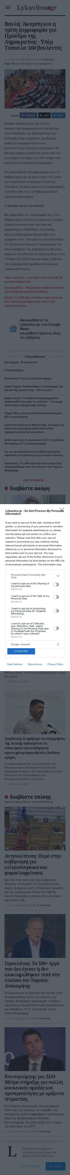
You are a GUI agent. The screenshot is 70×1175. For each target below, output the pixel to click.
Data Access (35, 664)
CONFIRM (21, 651)
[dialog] (35, 587)
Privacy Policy (55, 664)
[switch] (56, 584)
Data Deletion (14, 664)
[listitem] (35, 576)
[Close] (63, 511)
